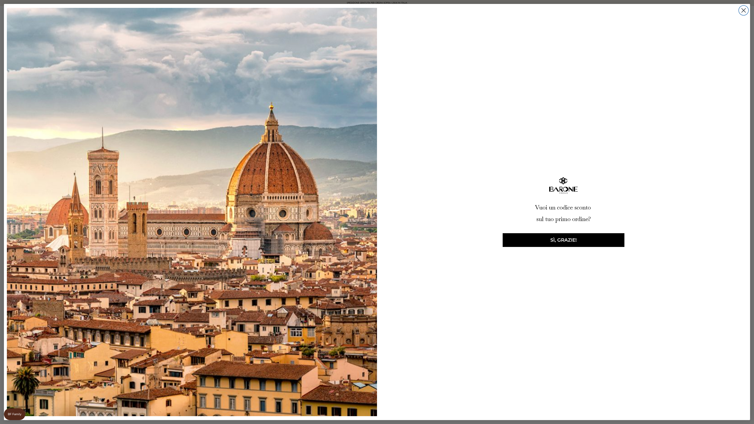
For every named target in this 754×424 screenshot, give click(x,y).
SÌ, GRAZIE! (563, 240)
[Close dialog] (744, 10)
